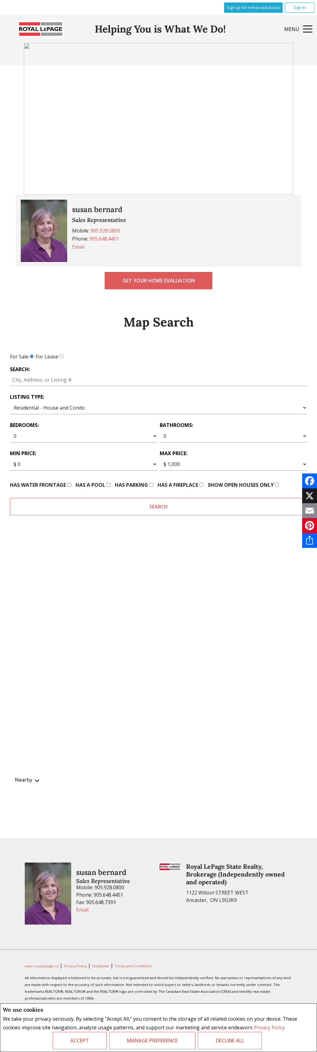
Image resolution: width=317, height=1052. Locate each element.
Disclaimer (101, 966)
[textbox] (158, 380)
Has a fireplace (178, 485)
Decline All (230, 1040)
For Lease (47, 356)
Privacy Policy (269, 1027)
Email (78, 246)
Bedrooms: (24, 425)
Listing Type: (27, 396)
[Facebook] (309, 480)
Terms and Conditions (133, 966)
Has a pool (90, 485)
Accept (79, 1040)
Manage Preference (152, 1040)
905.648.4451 (104, 238)
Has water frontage (38, 485)
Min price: (23, 453)
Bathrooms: (176, 425)
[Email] (309, 510)
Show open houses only (241, 485)
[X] (309, 495)
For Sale (19, 356)
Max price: (173, 453)
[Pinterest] (309, 525)
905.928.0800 (105, 230)
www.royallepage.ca (42, 966)
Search (158, 506)
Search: (20, 369)
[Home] (40, 29)
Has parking (131, 485)
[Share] (309, 540)
